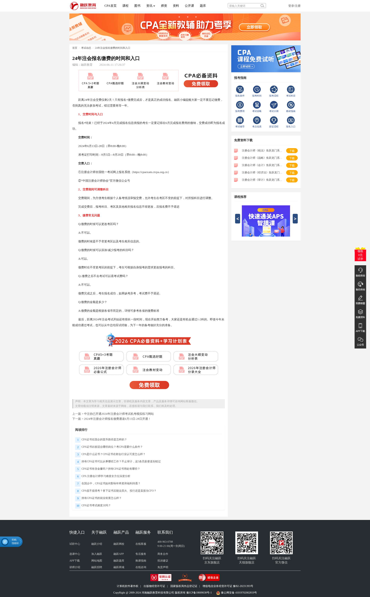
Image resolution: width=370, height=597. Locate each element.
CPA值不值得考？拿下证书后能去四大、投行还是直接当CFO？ (119, 490)
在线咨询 (140, 567)
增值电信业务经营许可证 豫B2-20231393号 (228, 586)
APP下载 (74, 560)
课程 (125, 5)
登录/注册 (294, 5)
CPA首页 (110, 5)
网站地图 (96, 560)
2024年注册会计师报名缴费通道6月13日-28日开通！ (117, 418)
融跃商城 (119, 567)
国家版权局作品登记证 (183, 586)
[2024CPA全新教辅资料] (185, 26)
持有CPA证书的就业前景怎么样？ (102, 498)
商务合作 (162, 553)
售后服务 (140, 553)
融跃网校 (119, 543)
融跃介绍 (96, 543)
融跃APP (119, 553)
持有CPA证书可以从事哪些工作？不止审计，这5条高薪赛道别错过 (121, 461)
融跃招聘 (96, 567)
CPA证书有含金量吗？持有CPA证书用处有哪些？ (111, 468)
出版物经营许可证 (154, 586)
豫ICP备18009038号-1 (199, 592)
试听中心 (74, 543)
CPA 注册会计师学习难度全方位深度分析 (106, 476)
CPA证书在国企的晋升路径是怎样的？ (104, 439)
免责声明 (162, 567)
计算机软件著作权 (127, 586)
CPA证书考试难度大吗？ (96, 505)
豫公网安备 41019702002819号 (239, 592)
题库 (203, 5)
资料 (176, 5)
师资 (164, 5)
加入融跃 (96, 553)
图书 (137, 5)
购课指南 (140, 560)
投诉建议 (162, 560)
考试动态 (86, 47)
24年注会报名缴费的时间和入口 (112, 47)
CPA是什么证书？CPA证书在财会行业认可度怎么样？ (113, 454)
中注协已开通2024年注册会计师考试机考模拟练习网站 (119, 413)
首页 (74, 47)
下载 (292, 150)
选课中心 (74, 553)
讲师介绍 (74, 567)
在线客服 (140, 543)
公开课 (189, 5)
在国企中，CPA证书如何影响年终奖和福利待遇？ (111, 483)
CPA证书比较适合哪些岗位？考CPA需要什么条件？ (112, 446)
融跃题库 (119, 560)
